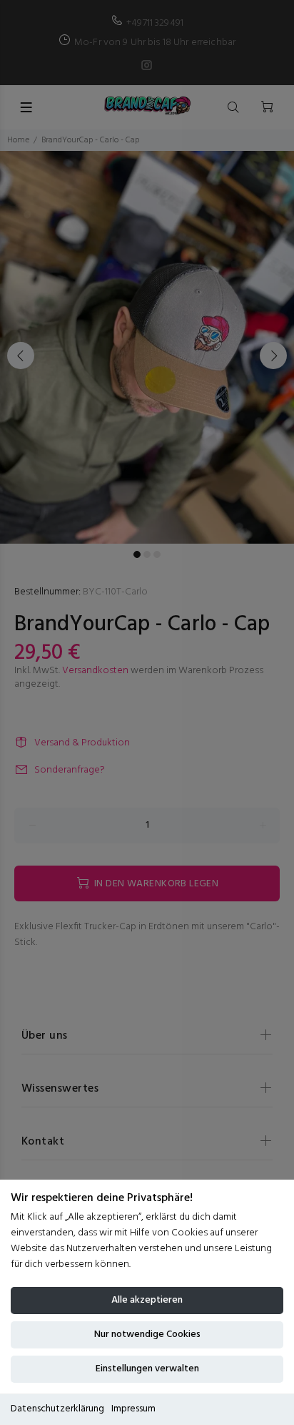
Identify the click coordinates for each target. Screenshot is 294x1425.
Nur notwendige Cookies (147, 1334)
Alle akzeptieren (147, 1300)
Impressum (133, 1409)
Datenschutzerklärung (57, 1409)
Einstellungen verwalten (147, 1369)
